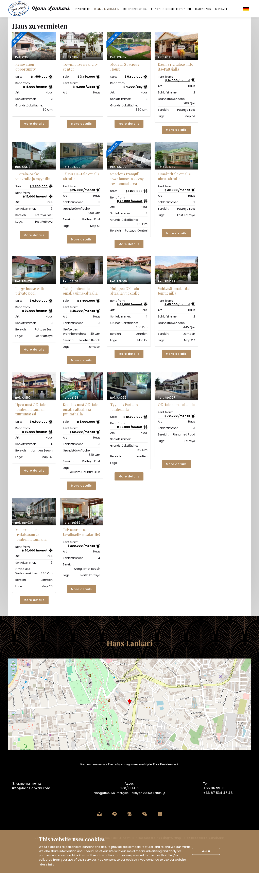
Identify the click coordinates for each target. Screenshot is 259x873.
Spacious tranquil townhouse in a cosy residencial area (127, 179)
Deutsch (246, 9)
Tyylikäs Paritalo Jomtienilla (124, 407)
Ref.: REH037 (166, 57)
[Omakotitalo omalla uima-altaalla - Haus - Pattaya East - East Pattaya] (176, 155)
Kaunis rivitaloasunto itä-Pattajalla (175, 66)
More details (34, 124)
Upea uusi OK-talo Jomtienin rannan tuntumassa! (30, 409)
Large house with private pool (29, 291)
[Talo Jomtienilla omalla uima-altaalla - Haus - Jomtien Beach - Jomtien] (81, 270)
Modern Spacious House (124, 66)
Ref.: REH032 (71, 523)
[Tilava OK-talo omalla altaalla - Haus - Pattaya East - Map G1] (81, 155)
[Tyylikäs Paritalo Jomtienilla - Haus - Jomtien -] (129, 386)
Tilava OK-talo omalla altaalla (81, 176)
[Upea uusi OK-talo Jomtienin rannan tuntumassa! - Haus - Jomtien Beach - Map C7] (34, 386)
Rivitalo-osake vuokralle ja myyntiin (32, 176)
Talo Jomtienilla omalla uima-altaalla (80, 291)
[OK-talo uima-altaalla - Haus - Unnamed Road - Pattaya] (176, 386)
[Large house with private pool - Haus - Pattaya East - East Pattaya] (34, 270)
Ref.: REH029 (166, 281)
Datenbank (203, 9)
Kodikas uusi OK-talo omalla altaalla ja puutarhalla (80, 409)
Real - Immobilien (106, 9)
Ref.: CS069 (118, 398)
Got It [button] (206, 851)
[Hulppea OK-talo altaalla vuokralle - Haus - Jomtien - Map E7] (129, 270)
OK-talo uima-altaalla (176, 404)
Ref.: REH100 (118, 281)
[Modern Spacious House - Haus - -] (129, 46)
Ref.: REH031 (23, 281)
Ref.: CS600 (23, 57)
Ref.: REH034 (24, 523)
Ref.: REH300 (71, 167)
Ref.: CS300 (118, 167)
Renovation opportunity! (25, 66)
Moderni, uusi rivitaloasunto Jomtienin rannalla (31, 534)
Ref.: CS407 (118, 57)
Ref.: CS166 (70, 281)
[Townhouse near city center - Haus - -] (81, 46)
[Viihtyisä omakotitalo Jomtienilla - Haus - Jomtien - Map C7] (176, 270)
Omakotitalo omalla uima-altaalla (174, 176)
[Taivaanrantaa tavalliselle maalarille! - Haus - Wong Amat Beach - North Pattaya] (81, 511)
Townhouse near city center (80, 66)
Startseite (82, 9)
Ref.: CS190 (23, 398)
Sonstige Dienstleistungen (171, 9)
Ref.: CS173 (23, 167)
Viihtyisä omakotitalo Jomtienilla (175, 291)
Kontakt (221, 9)
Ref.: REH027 (166, 398)
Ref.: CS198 (70, 398)
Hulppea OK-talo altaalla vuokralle (124, 291)
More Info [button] (46, 864)
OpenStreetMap (223, 736)
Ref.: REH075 (71, 57)
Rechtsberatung (135, 9)
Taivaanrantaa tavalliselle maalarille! (81, 532)
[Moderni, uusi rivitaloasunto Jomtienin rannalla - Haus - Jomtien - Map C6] (34, 511)
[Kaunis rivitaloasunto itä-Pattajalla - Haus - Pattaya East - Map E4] (176, 46)
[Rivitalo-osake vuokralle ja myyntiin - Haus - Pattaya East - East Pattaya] (34, 155)
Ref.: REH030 (166, 167)
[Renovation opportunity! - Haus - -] (34, 46)
